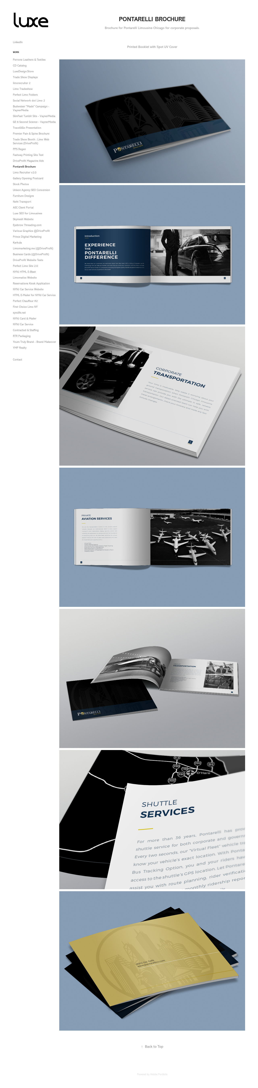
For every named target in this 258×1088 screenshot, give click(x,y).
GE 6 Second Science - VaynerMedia (34, 121)
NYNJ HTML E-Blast (24, 271)
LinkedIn (18, 42)
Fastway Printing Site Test (28, 154)
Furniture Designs (23, 195)
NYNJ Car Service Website (28, 289)
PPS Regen (19, 149)
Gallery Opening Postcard (28, 178)
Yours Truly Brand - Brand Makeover (34, 341)
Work (16, 52)
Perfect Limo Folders (25, 94)
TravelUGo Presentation (27, 127)
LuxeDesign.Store (23, 71)
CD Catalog (20, 65)
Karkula (17, 242)
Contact (17, 359)
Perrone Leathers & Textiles (29, 59)
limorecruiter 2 (21, 83)
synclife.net (19, 312)
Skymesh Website (23, 219)
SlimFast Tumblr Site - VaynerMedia (34, 116)
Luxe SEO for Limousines (27, 213)
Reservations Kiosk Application (31, 283)
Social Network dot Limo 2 (29, 100)
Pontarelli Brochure (24, 166)
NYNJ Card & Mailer (24, 318)
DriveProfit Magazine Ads (28, 160)
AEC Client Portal (23, 207)
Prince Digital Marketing (27, 236)
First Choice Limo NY (25, 306)
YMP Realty (19, 347)
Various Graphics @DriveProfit (31, 230)
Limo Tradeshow (23, 88)
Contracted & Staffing (26, 330)
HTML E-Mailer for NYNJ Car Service (34, 295)
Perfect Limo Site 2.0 (25, 265)
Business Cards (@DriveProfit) (31, 254)
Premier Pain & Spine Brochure (31, 133)
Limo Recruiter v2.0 (24, 172)
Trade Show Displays (25, 77)
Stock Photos (21, 184)
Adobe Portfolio (158, 1074)
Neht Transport (22, 201)
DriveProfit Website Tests (28, 260)
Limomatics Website (25, 277)
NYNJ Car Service (23, 324)
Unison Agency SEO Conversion (31, 190)
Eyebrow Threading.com (27, 225)
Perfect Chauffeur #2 (25, 301)
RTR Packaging (22, 336)
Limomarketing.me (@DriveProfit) (33, 248)
